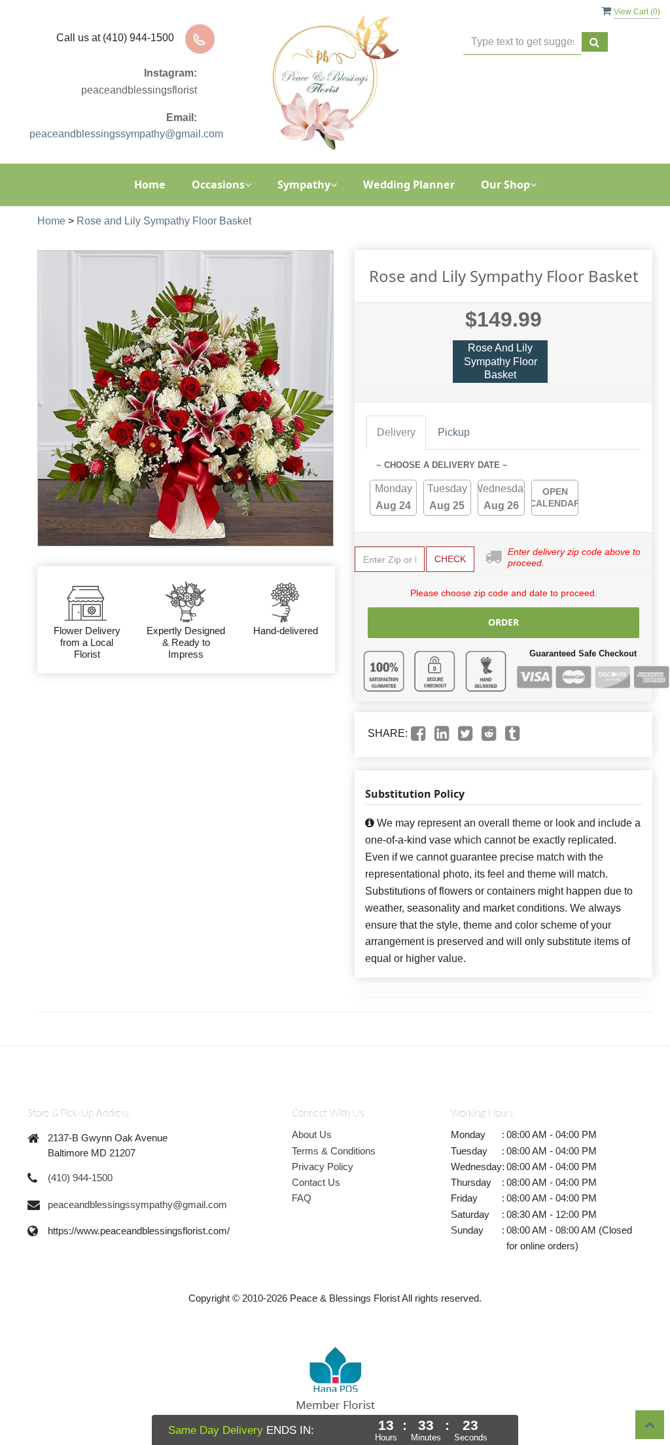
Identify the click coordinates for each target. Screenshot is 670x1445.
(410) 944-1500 (80, 1177)
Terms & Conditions (334, 1150)
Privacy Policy (322, 1166)
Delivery (396, 432)
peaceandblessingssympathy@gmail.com (126, 133)
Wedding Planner (409, 184)
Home (150, 184)
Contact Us (316, 1182)
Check (450, 559)
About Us (312, 1134)
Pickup (454, 432)
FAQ (301, 1198)
